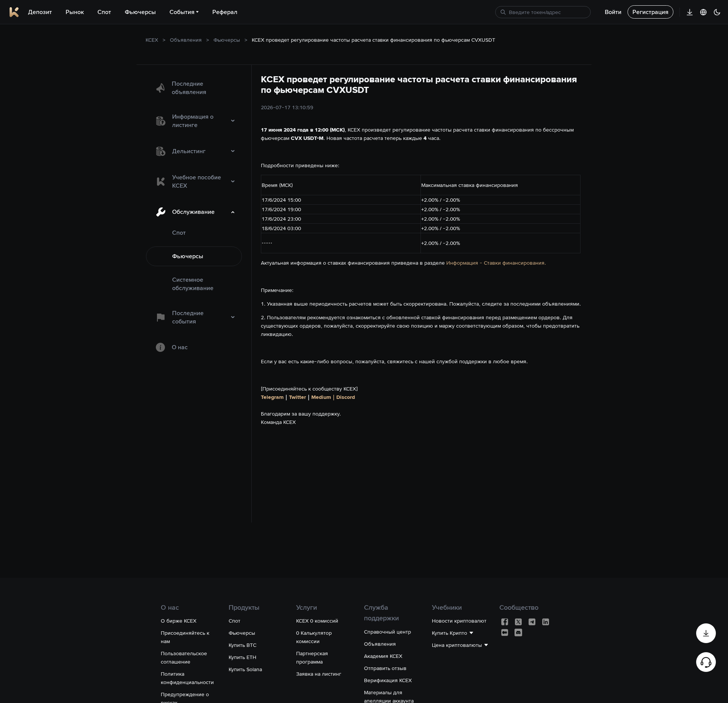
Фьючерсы (226, 39)
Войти (613, 12)
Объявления (186, 39)
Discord (345, 397)
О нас (180, 347)
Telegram (272, 397)
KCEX (152, 39)
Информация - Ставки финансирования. (496, 262)
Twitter (297, 397)
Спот (179, 233)
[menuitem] (194, 88)
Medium (321, 397)
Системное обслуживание (192, 284)
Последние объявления (189, 88)
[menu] (194, 216)
